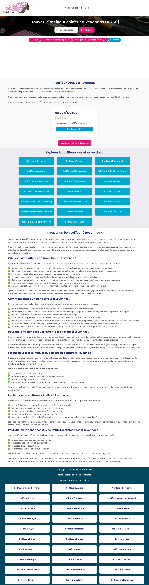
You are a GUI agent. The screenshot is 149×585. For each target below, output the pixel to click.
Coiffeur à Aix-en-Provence (27, 488)
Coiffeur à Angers (74, 488)
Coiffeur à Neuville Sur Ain (36, 191)
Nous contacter (83, 475)
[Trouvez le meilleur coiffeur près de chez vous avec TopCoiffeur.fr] (16, 12)
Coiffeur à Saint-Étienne (27, 569)
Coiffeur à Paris (74, 549)
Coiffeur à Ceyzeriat (36, 161)
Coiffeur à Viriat (74, 191)
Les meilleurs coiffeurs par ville (56, 39)
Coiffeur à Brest (27, 498)
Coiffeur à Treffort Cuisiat (74, 201)
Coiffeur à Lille (122, 508)
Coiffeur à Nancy (27, 539)
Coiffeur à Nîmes (27, 549)
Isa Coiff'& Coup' (66, 113)
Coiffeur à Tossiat (74, 161)
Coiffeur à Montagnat (112, 161)
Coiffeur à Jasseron (36, 171)
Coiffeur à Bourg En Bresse (36, 181)
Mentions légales (66, 475)
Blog (87, 8)
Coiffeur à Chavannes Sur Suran (36, 211)
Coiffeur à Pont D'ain (113, 211)
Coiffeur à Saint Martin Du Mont (113, 171)
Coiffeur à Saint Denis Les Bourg (36, 201)
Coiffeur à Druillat (112, 181)
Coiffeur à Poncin (112, 191)
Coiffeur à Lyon (27, 529)
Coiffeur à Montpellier (121, 529)
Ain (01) (103, 39)
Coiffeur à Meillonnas (74, 181)
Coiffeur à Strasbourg (74, 569)
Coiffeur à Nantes (74, 539)
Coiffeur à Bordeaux (122, 488)
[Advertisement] (74, 59)
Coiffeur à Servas (112, 201)
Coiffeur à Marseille (74, 529)
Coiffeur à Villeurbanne (122, 580)
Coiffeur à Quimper (27, 559)
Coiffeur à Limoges (27, 518)
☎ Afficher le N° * (74, 129)
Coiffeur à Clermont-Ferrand (122, 498)
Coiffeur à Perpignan (122, 549)
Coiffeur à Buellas (74, 211)
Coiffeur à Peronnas (74, 222)
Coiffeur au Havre (74, 518)
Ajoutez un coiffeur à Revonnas (75, 143)
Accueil (35, 39)
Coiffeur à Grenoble (74, 508)
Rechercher (86, 30)
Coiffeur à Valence (74, 580)
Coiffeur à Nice (122, 539)
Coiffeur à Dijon (27, 508)
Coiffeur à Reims (74, 559)
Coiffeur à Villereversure (74, 171)
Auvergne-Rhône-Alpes (85, 39)
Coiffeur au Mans (122, 518)
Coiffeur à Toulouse (27, 580)
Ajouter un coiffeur (74, 8)
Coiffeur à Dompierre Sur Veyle (36, 222)
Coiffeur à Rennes (121, 559)
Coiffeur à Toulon (121, 569)
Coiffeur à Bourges (74, 498)
